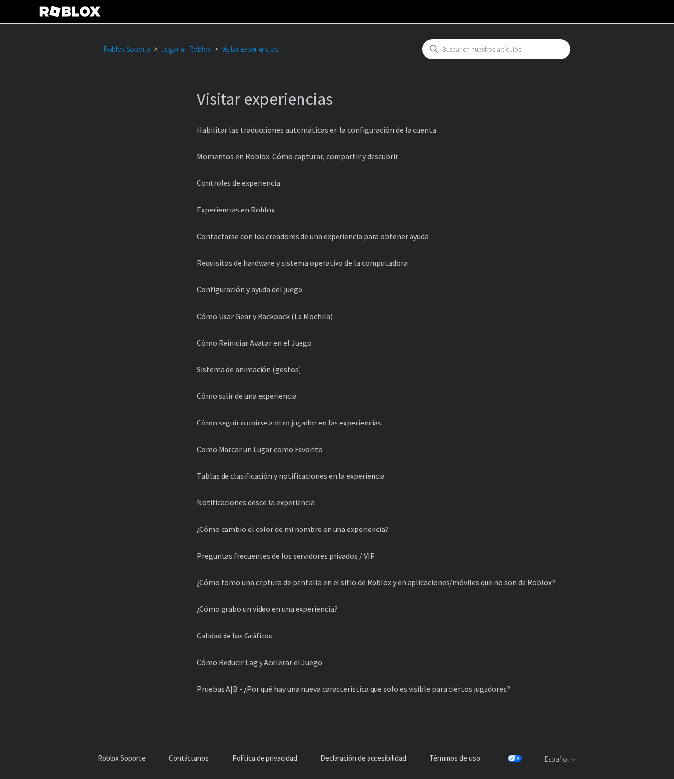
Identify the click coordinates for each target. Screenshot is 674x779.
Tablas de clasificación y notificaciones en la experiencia (291, 476)
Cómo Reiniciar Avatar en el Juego (254, 343)
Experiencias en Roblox (236, 209)
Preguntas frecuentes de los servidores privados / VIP (286, 556)
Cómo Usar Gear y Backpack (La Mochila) (265, 316)
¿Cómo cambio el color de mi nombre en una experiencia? (293, 529)
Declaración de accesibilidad (363, 758)
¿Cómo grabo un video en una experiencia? (267, 609)
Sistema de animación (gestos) (249, 369)
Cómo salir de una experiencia (247, 396)
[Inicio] (70, 11)
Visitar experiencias (250, 49)
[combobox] (496, 49)
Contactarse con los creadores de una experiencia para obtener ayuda (313, 236)
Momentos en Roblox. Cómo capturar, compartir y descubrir (297, 156)
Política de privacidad (264, 758)
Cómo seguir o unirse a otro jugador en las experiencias (289, 422)
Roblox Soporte (127, 49)
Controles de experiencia (238, 183)
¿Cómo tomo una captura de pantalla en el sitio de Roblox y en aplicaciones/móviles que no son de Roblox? (376, 582)
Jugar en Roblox (186, 49)
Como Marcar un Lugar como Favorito (260, 449)
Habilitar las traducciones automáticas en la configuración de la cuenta (316, 130)
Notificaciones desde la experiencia (256, 502)
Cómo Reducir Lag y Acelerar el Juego (259, 662)
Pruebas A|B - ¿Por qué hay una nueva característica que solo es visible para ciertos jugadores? (353, 689)
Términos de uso (454, 758)
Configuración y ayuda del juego (249, 289)
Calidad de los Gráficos (234, 635)
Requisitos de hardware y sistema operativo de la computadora (302, 263)
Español (557, 759)
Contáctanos (189, 758)
